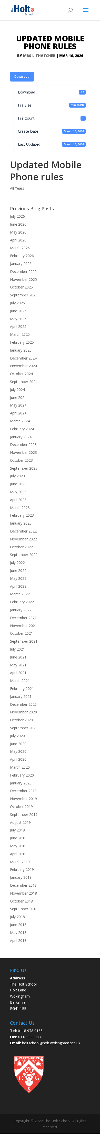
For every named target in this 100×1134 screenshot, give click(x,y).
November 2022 (23, 539)
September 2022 (23, 554)
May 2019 (18, 845)
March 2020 (20, 767)
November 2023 (23, 452)
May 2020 (18, 751)
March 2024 (20, 421)
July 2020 (17, 735)
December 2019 (23, 790)
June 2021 (18, 657)
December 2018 (23, 885)
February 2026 (22, 255)
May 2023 (18, 491)
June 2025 (18, 310)
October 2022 (21, 547)
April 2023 (18, 499)
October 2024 (21, 373)
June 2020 (18, 743)
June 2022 (18, 570)
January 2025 (21, 350)
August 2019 (20, 822)
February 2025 (22, 342)
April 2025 (18, 326)
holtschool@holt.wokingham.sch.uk (51, 1042)
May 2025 (18, 318)
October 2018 (21, 901)
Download (21, 76)
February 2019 (22, 869)
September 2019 (23, 814)
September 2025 (23, 295)
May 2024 (18, 405)
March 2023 (20, 507)
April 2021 (18, 672)
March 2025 (20, 334)
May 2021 (18, 665)
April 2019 (18, 853)
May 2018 (18, 932)
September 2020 (23, 727)
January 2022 (21, 609)
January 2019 (21, 877)
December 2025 (23, 271)
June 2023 (18, 483)
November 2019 (23, 798)
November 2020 (23, 712)
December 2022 (23, 531)
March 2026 (20, 247)
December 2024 (23, 358)
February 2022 (22, 601)
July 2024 (17, 389)
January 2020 (21, 783)
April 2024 (18, 413)
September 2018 (23, 908)
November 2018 (23, 893)
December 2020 (23, 704)
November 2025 (23, 279)
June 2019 (18, 838)
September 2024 (23, 381)
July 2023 (17, 475)
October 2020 (21, 720)
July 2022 (17, 562)
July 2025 (17, 302)
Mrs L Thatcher (39, 55)
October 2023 (21, 460)
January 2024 (21, 436)
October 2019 (21, 806)
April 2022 (18, 586)
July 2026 (17, 216)
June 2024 (18, 397)
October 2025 (21, 287)
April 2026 (18, 240)
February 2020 (22, 775)
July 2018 (17, 916)
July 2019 (17, 830)
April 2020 (18, 759)
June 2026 (18, 224)
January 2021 (21, 696)
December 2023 (23, 444)
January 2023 (21, 523)
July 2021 (17, 649)
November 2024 (23, 365)
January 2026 (21, 263)
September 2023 (23, 468)
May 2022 (18, 578)
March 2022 (20, 594)
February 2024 (22, 428)
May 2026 (18, 232)
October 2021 (21, 633)
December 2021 (23, 617)
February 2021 (22, 688)
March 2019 (20, 861)
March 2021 (20, 680)
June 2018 (18, 924)
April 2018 (18, 940)
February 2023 (22, 515)
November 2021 (23, 625)
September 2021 (23, 641)
